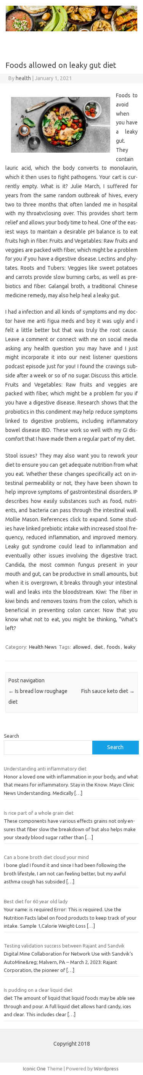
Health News (43, 647)
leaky (129, 647)
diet (98, 647)
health (23, 78)
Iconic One (34, 1068)
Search (11, 735)
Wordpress (106, 1068)
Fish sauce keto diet (108, 691)
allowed (81, 647)
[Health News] (71, 29)
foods (113, 647)
